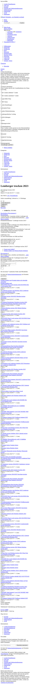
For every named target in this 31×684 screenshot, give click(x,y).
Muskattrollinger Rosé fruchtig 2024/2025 (12, 347)
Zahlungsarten (11, 37)
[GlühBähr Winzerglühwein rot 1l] (10, 405)
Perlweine (6, 162)
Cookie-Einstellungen (9, 4)
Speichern (3, 278)
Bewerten (3, 207)
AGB (5, 13)
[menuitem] (17, 4)
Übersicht (9, 33)
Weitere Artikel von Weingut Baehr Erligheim (16, 250)
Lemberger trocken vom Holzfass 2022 (14, 291)
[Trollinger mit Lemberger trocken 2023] (12, 324)
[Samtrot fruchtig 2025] (7, 314)
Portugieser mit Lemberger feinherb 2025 (15, 364)
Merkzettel (10, 40)
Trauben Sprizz (14, 445)
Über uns (6, 5)
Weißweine (7, 154)
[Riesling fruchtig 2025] (7, 369)
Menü (5, 19)
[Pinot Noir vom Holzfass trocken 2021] (11, 427)
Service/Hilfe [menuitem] (11, 8)
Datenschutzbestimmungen (14, 274)
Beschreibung (4, 213)
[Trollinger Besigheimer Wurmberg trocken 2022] (14, 302)
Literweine (7, 163)
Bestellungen (10, 39)
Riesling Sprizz (14, 448)
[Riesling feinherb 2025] (7, 395)
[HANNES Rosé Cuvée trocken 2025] (11, 318)
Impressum (7, 14)
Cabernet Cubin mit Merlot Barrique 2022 (15, 386)
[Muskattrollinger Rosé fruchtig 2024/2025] (12, 346)
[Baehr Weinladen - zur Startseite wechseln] (12, 17)
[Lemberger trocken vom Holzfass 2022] (12, 290)
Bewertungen (12, 213)
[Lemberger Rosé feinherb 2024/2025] (11, 379)
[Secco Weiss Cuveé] (7, 391)
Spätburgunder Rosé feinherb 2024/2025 (11, 375)
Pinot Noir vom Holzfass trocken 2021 (14, 428)
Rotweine (6, 157)
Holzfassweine (8, 159)
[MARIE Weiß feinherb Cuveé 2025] (11, 411)
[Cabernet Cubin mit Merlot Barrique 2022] (12, 385)
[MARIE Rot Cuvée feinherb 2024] (10, 400)
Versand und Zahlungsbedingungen (13, 8)
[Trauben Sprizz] (5, 445)
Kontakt (6, 7)
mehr (27, 217)
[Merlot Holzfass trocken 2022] (9, 308)
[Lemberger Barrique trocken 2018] (10, 351)
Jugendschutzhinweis (9, 628)
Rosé (5, 156)
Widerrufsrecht (8, 10)
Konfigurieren (9, 682)
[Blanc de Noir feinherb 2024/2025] (10, 357)
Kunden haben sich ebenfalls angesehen (11, 456)
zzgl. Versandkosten (12, 195)
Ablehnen (3, 682)
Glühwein (6, 165)
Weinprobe (7, 153)
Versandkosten (4, 653)
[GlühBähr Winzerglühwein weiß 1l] (11, 439)
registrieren (18, 31)
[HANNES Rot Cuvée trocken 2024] (11, 284)
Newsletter (7, 629)
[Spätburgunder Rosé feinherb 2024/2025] (12, 373)
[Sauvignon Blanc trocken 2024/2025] (11, 330)
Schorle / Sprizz (8, 166)
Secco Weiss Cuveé (18, 391)
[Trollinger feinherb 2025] (8, 417)
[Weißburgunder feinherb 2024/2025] (11, 421)
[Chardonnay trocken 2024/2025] (10, 464)
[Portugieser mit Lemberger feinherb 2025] (12, 363)
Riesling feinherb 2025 (20, 395)
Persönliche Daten (12, 34)
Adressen (9, 36)
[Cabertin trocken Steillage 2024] (10, 433)
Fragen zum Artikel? (9, 249)
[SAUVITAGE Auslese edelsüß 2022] (11, 576)
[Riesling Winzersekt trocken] (9, 451)
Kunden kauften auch (6, 280)
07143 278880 (4, 609)
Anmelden (10, 31)
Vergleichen (4, 204)
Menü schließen (8, 28)
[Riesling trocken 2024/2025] (9, 296)
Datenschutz (7, 11)
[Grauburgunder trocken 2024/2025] (11, 335)
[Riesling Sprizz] (5, 448)
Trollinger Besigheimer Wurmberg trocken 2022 (13, 303)
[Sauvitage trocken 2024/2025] (9, 341)
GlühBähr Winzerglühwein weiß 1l (13, 440)
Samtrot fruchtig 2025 (19, 314)
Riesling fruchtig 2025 (20, 369)
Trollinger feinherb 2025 (21, 417)
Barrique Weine (8, 160)
